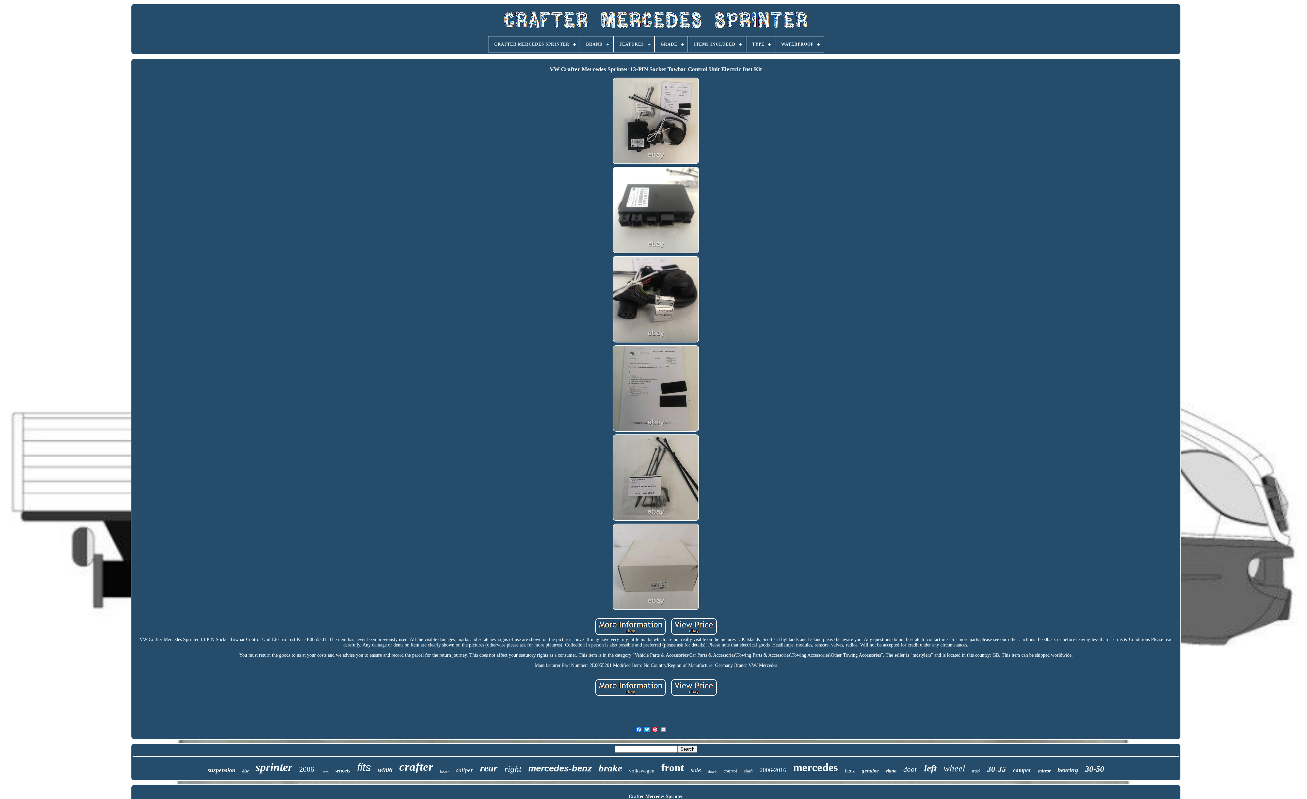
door (910, 769)
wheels (342, 770)
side (696, 769)
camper (1022, 770)
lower (444, 772)
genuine (870, 770)
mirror (1044, 770)
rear (489, 767)
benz (850, 770)
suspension (222, 770)
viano (891, 770)
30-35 (996, 769)
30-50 (1094, 769)
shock (712, 772)
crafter (416, 766)
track (976, 771)
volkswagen (642, 770)
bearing (1068, 769)
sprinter (274, 767)
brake (610, 768)
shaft (748, 770)
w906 (385, 769)
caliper (464, 770)
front (672, 767)
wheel (954, 768)
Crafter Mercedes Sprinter (656, 796)
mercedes (815, 767)
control (730, 770)
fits (364, 767)
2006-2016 (773, 770)
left (930, 768)
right (512, 768)
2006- (308, 769)
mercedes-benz (560, 768)
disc (245, 771)
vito (325, 772)
